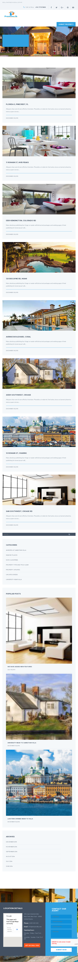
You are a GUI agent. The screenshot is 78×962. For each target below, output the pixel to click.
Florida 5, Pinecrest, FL (17, 104)
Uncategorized (12, 574)
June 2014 (9, 866)
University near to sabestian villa (22, 743)
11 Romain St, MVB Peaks (17, 162)
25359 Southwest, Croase (18, 395)
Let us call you (32, 945)
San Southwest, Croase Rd (19, 511)
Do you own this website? (9, 929)
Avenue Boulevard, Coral (18, 337)
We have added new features (20, 666)
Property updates (13, 569)
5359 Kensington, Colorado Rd (21, 221)
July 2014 (9, 861)
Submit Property (66, 24)
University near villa (14, 579)
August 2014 (10, 856)
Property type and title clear (17, 565)
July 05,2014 (11, 669)
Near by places (11, 555)
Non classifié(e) (12, 560)
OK (17, 929)
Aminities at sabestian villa (16, 550)
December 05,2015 (12, 118)
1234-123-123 (33, 923)
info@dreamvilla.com (35, 926)
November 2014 (11, 846)
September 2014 (11, 851)
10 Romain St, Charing (16, 453)
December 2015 (11, 842)
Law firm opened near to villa (20, 819)
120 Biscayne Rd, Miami (16, 279)
